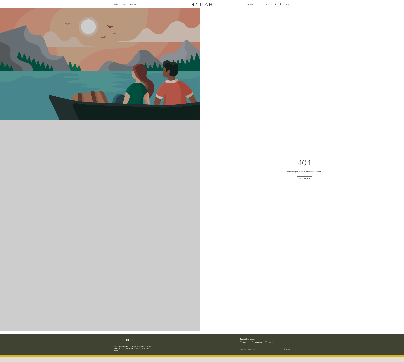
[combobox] (257, 4)
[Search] (248, 4)
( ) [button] (287, 5)
